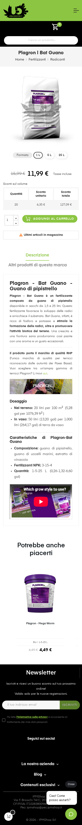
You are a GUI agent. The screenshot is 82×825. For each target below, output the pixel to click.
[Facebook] (41, 751)
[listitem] (40, 612)
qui (45, 373)
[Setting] (27, 28)
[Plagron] (41, 383)
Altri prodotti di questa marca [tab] (37, 265)
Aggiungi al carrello (53, 218)
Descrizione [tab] (37, 255)
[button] (7, 613)
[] (8, 816)
